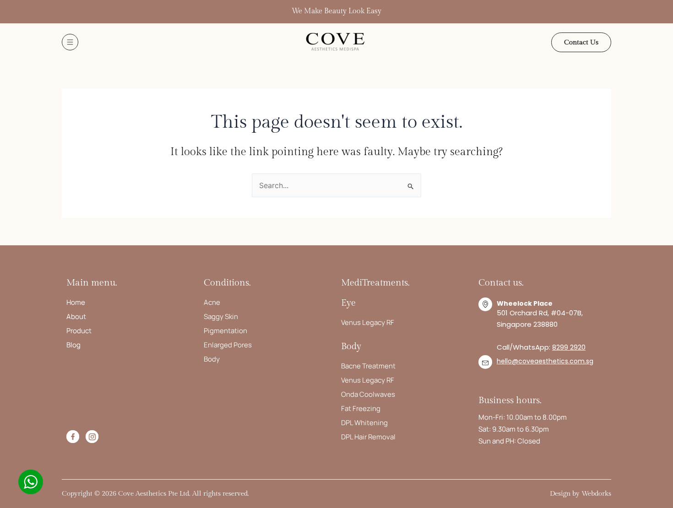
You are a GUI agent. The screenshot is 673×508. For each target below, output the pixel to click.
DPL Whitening (364, 422)
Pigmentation (225, 330)
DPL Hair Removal (368, 437)
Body (212, 359)
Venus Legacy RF (367, 322)
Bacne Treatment (368, 366)
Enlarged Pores (228, 345)
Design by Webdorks (580, 493)
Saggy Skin (221, 316)
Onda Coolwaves (368, 394)
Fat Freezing (360, 408)
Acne (212, 302)
